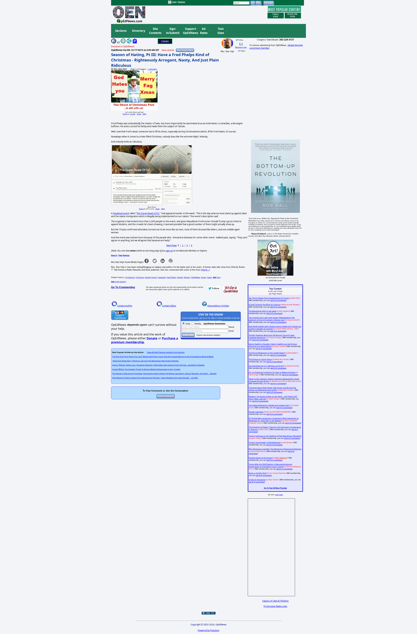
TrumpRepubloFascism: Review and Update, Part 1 (269, 405)
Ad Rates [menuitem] (204, 31)
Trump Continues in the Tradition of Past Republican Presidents (275, 436)
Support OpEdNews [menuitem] (189, 31)
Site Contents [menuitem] (155, 31)
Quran (203, 277)
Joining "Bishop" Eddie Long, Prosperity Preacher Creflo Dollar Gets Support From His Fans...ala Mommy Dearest (158, 365)
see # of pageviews (278, 300)
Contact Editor (169, 305)
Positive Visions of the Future (261, 458)
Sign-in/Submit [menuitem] (172, 31)
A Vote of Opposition (257, 480)
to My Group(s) (118, 281)
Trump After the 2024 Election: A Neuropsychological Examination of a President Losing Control (270, 465)
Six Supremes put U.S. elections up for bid (266, 366)
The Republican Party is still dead (262, 311)
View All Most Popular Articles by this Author (165, 352)
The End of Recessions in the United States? (267, 353)
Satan (209, 277)
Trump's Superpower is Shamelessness (264, 442)
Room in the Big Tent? (258, 473)
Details (139, 114)
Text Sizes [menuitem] (220, 31)
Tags (217, 277)
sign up (169, 250)
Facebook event (121, 213)
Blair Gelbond (281, 458)
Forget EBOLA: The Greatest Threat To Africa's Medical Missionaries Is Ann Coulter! (146, 369)
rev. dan (132, 114)
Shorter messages (256, 412)
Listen (165, 41)
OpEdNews (195, 277)
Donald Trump (151, 277)
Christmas (140, 277)
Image (125, 114)
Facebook (161, 277)
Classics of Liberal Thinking (275, 600)
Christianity (130, 277)
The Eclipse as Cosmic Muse (260, 359)
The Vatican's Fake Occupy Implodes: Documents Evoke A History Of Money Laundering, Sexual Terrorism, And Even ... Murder (164, 373)
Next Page (171, 245)
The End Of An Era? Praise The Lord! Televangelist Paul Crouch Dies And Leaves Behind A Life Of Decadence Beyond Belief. (163, 356)
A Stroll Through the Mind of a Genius (264, 304)
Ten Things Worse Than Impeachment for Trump (269, 298)
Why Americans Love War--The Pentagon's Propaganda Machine (275, 449)
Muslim (187, 277)
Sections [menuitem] (121, 31)
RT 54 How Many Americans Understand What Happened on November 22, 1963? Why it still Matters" (274, 419)
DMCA (144, 114)
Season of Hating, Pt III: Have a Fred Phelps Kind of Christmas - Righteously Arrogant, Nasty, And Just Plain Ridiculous (165, 60)
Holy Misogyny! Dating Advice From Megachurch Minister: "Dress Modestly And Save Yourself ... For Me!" (155, 378)
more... (205, 269)
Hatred (180, 277)
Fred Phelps (171, 277)
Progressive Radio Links (275, 606)
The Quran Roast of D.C (148, 213)
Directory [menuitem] (138, 31)
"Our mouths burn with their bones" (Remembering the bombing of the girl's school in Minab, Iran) (272, 319)
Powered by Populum (208, 630)
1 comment (152, 69)
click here (279, 495)
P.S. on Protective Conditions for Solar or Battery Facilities (272, 372)
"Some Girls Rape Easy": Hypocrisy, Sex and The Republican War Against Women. (145, 361)
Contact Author (124, 305)
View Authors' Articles (218, 305)
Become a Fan (241, 47)
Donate (152, 338)
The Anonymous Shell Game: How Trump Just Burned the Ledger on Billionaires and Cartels (272, 389)
